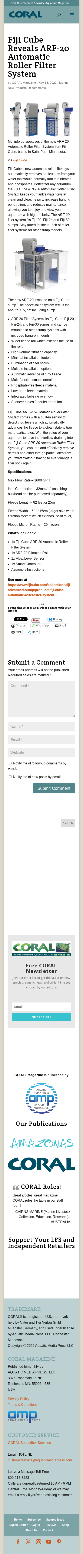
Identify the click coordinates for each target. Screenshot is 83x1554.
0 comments (37, 87)
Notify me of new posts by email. (37, 777)
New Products (17, 87)
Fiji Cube (20, 160)
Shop (65, 1525)
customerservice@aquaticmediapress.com (40, 1460)
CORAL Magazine (24, 82)
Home (18, 1519)
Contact (48, 1530)
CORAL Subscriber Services (29, 1443)
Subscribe (34, 1519)
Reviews (51, 1525)
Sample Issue (55, 1519)
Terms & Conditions (22, 1404)
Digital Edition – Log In (24, 1525)
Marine (64, 82)
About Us (31, 1530)
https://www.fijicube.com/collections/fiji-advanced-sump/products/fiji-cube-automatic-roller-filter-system (39, 590)
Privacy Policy (18, 1399)
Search (68, 823)
